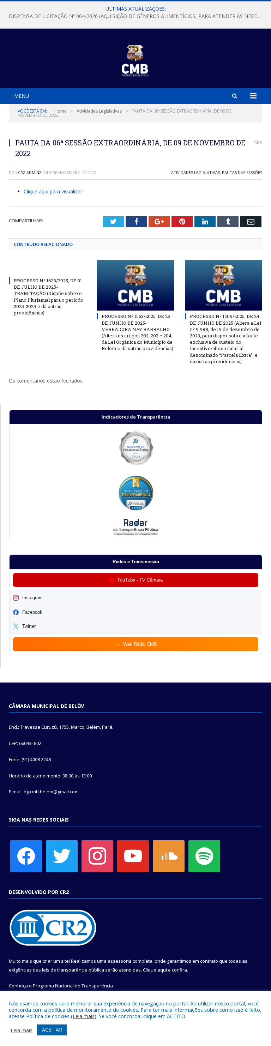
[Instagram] (97, 855)
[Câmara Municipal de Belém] (136, 59)
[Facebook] (26, 855)
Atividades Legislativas (195, 172)
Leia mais (84, 1016)
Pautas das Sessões (242, 172)
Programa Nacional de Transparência (73, 985)
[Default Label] (133, 855)
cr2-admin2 (29, 172)
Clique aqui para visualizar (53, 191)
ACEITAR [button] (52, 1029)
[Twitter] (62, 855)
